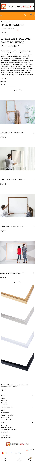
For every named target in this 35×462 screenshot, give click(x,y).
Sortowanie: (3, 81)
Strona (15, 90)
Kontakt (3, 410)
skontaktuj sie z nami (11, 386)
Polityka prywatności (7, 427)
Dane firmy (4, 400)
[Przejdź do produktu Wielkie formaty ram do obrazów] (17, 252)
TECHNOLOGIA (4, 404)
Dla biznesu (4, 402)
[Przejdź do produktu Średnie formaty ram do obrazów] (17, 159)
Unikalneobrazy (7, 22)
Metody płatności (6, 417)
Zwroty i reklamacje (6, 419)
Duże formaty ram (9, 28)
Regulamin (4, 425)
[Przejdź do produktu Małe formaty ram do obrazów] (17, 112)
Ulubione (3, 439)
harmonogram (5, 412)
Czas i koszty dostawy (7, 414)
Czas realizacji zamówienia (8, 416)
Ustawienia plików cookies (8, 429)
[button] (4, 16)
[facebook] (5, 389)
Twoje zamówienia (6, 435)
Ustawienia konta (6, 437)
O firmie (3, 399)
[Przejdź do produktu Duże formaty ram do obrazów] (17, 205)
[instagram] (2, 390)
